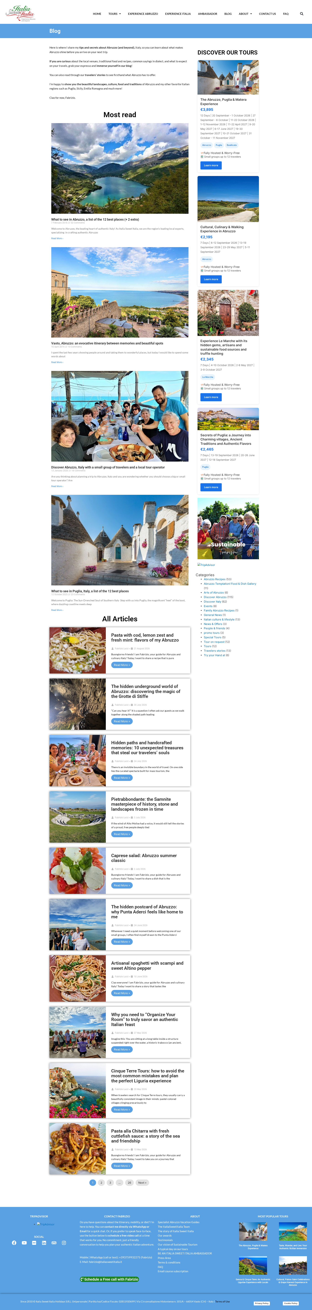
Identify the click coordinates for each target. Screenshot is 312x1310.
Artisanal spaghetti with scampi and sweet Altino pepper (147, 966)
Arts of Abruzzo (214, 592)
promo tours (212, 633)
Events (208, 606)
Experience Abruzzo (143, 13)
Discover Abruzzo (215, 597)
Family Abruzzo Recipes (219, 610)
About (243, 13)
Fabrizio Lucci (122, 648)
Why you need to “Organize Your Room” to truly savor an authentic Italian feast (144, 1019)
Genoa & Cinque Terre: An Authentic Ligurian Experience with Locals (253, 1281)
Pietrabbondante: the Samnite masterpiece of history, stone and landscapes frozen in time (144, 804)
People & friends (214, 628)
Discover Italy (212, 601)
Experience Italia (178, 13)
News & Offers (213, 624)
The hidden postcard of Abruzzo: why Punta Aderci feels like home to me (147, 911)
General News (213, 615)
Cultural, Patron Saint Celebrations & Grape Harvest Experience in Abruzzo (293, 1282)
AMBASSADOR (207, 13)
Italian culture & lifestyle (219, 619)
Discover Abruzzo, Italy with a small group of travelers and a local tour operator (108, 467)
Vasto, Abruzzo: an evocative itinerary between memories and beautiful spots (107, 343)
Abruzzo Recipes (215, 579)
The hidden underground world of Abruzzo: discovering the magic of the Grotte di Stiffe (145, 691)
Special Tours (212, 637)
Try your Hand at (214, 655)
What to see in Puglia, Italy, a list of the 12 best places (90, 591)
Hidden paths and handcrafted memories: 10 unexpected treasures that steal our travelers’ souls (147, 747)
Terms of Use (222, 1301)
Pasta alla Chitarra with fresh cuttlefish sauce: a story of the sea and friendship (145, 1136)
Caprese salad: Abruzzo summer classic (144, 858)
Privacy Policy (261, 1303)
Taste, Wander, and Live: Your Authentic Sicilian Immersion (293, 1247)
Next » (142, 1182)
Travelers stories (215, 650)
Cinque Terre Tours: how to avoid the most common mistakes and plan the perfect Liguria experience (147, 1075)
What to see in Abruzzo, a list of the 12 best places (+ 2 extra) (95, 219)
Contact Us (267, 13)
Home (97, 13)
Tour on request (214, 642)
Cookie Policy (290, 1303)
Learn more (211, 165)
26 (129, 1182)
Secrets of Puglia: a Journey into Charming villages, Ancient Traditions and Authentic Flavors (225, 439)
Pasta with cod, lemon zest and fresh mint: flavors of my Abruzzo (145, 638)
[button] (302, 14)
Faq (286, 13)
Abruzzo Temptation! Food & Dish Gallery (230, 583)
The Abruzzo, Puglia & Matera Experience (253, 1247)
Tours (113, 13)
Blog (228, 13)
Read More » (57, 238)
